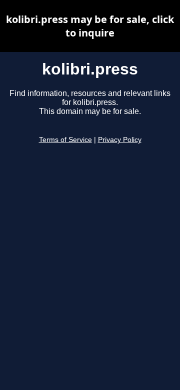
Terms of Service (65, 140)
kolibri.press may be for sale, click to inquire (90, 26)
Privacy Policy (120, 140)
